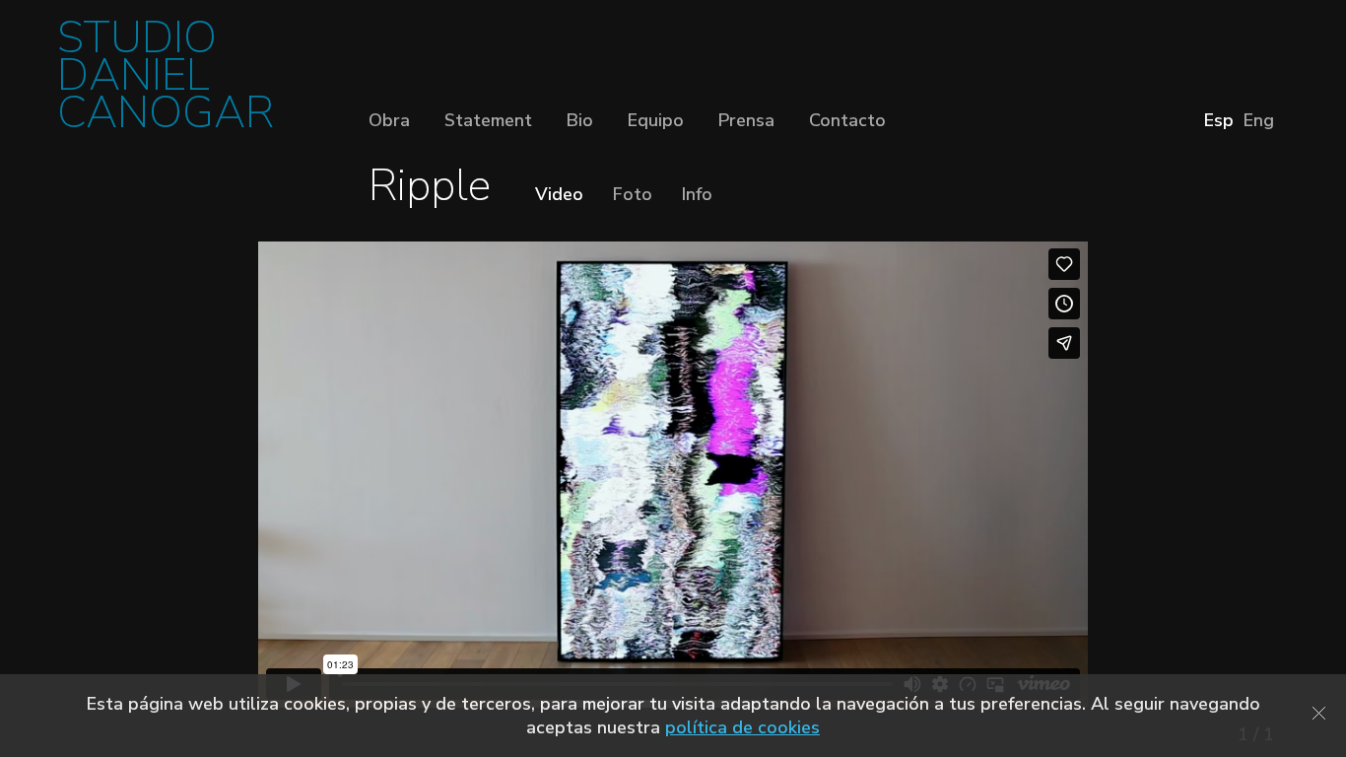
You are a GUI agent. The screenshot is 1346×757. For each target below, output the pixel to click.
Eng (1259, 120)
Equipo (656, 120)
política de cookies (742, 727)
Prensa (746, 120)
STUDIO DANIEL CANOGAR (165, 81)
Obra (389, 120)
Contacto (847, 120)
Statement (488, 120)
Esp (1219, 120)
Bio (580, 120)
